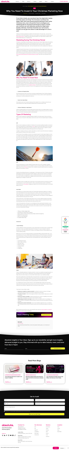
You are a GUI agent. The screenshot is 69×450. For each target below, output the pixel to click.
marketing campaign (32, 84)
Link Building (36, 431)
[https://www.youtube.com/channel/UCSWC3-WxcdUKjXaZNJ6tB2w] (10, 435)
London (58, 428)
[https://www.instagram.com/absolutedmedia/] (8, 435)
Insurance (47, 436)
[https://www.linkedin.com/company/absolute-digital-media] (4, 435)
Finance (47, 433)
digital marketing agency (20, 36)
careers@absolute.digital (22, 429)
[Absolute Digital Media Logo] (5, 1)
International (36, 434)
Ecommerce (48, 426)
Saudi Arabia (59, 431)
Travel (47, 434)
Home (24, 6)
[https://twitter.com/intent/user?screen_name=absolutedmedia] (2, 435)
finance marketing (44, 309)
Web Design (36, 433)
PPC (35, 428)
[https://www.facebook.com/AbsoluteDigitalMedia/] (6, 435)
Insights (26, 6)
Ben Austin (25, 13)
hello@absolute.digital (21, 428)
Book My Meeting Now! (46, 314)
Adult (47, 431)
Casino (47, 428)
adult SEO (50, 309)
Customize (62, 448)
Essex (58, 426)
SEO (33, 126)
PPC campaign (26, 184)
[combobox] (5, 404)
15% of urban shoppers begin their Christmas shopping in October (27, 54)
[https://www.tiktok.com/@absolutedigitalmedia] (15, 435)
